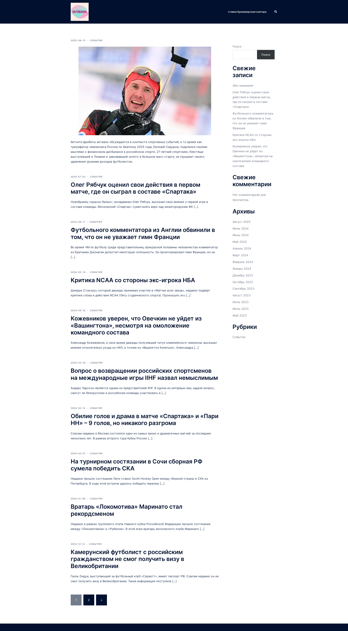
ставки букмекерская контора (247, 11)
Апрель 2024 (242, 248)
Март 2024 (240, 255)
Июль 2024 (240, 228)
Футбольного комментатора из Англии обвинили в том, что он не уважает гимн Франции (143, 233)
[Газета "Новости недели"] (80, 11)
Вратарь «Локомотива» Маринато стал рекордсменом (126, 510)
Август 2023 (241, 295)
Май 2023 (240, 315)
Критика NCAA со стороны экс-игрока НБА (133, 280)
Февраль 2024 (243, 262)
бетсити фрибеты (83, 142)
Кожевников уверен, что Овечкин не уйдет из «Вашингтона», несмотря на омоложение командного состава (136, 325)
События (96, 40)
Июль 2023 (240, 302)
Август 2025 (241, 222)
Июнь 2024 (240, 235)
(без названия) (243, 85)
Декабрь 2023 (243, 275)
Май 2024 (240, 242)
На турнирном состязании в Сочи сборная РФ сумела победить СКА (136, 465)
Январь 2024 (242, 268)
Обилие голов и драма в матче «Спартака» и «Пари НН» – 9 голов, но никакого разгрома (144, 419)
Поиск (237, 46)
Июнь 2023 (240, 309)
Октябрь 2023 (243, 282)
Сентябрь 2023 (243, 288)
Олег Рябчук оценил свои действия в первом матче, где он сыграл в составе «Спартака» (135, 188)
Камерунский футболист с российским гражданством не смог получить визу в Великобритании (127, 558)
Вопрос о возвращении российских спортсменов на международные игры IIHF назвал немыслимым (144, 374)
